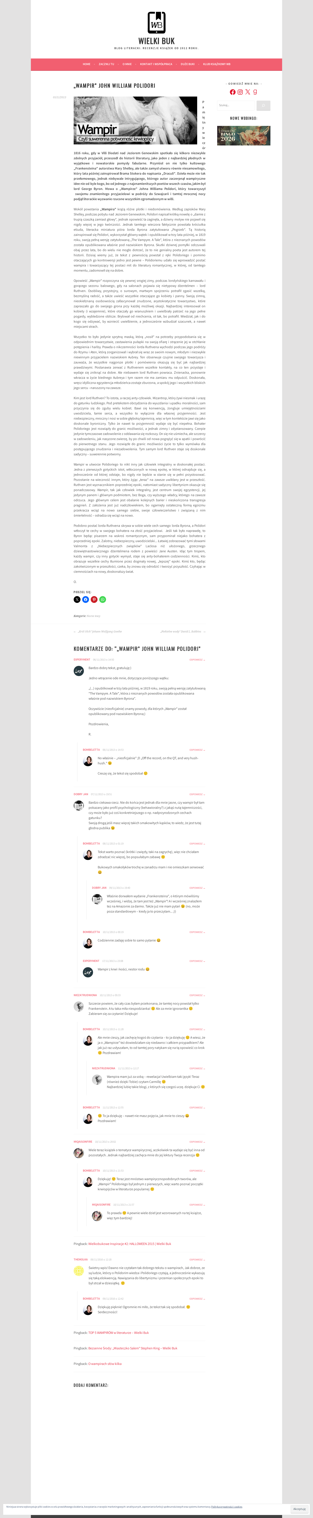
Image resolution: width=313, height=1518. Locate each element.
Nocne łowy (93, 616)
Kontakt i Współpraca (156, 64)
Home (86, 64)
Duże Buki (188, 64)
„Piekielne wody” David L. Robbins (181, 631)
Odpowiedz (196, 660)
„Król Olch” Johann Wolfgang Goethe (99, 631)
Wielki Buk (156, 40)
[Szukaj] (263, 106)
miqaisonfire (83, 1142)
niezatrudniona (85, 995)
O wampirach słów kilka (105, 1364)
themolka (81, 1260)
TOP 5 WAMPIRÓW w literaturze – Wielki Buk (118, 1333)
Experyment (82, 660)
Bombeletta (91, 750)
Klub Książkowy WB (216, 64)
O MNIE (127, 64)
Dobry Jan (81, 794)
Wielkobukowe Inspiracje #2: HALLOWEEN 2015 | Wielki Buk (129, 1244)
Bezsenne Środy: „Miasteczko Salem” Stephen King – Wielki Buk (132, 1348)
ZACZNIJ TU (106, 64)
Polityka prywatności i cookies (226, 1507)
